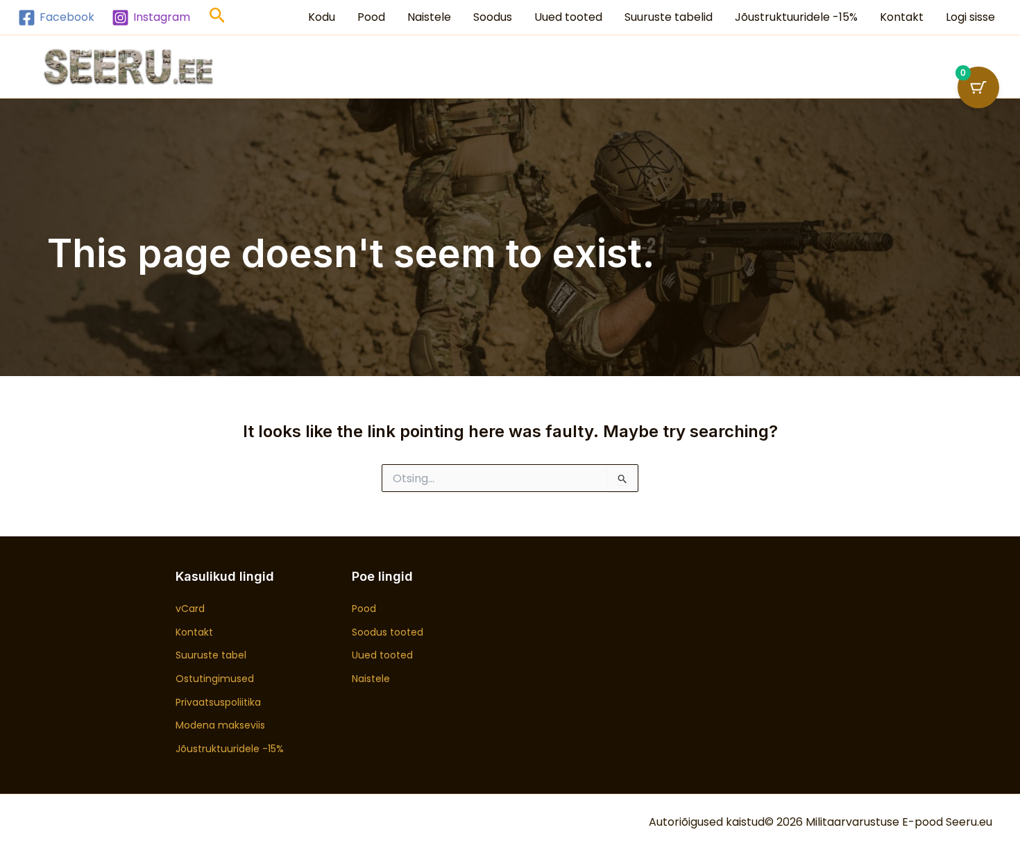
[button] (217, 17)
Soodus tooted (387, 632)
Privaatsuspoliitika (218, 702)
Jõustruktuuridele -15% (796, 17)
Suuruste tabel (211, 655)
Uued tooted (568, 17)
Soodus (492, 17)
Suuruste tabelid (668, 17)
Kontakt (902, 17)
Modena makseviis (220, 725)
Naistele (429, 17)
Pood (371, 17)
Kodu (321, 17)
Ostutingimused (215, 679)
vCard (190, 608)
